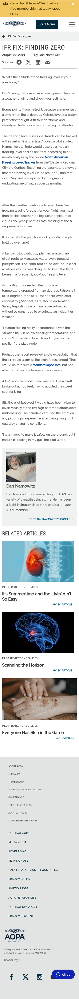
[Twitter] (25, 977)
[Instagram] (39, 977)
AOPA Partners (17, 813)
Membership (16, 781)
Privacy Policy (19, 879)
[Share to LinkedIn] (38, 62)
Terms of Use (18, 860)
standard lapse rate (47, 365)
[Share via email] (47, 62)
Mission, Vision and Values (25, 789)
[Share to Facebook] (19, 62)
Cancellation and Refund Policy (33, 869)
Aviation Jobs (18, 888)
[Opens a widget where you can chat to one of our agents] (63, 975)
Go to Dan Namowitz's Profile (49, 519)
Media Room (17, 842)
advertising (17, 851)
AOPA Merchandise (22, 897)
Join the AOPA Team (20, 805)
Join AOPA (14, 774)
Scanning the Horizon (23, 665)
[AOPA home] (14, 25)
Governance (16, 797)
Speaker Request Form (22, 820)
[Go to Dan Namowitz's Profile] (21, 481)
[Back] (5, 36)
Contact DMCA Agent (24, 906)
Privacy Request (20, 916)
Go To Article (62, 604)
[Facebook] (11, 977)
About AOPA (15, 766)
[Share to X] (28, 62)
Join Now (47, 24)
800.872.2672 (11, 960)
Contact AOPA (18, 832)
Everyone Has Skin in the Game (33, 732)
